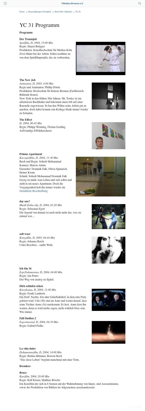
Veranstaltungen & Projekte (39, 12)
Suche (139, 3)
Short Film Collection (63, 12)
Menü (5, 3)
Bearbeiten (135, 406)
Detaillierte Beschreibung (33, 191)
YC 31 (78, 12)
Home (22, 12)
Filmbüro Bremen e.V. (72, 3)
